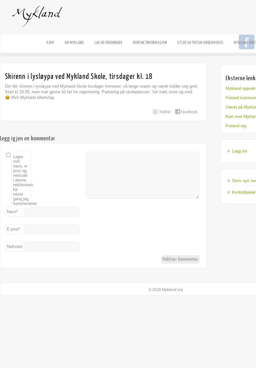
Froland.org (236, 125)
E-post (13, 229)
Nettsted (14, 246)
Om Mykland (74, 42)
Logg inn (239, 151)
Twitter (165, 111)
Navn (12, 211)
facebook (189, 111)
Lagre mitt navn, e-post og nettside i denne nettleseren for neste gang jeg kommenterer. (22, 180)
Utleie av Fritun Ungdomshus (200, 42)
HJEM (50, 42)
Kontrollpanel (243, 192)
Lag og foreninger (108, 42)
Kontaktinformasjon (150, 42)
